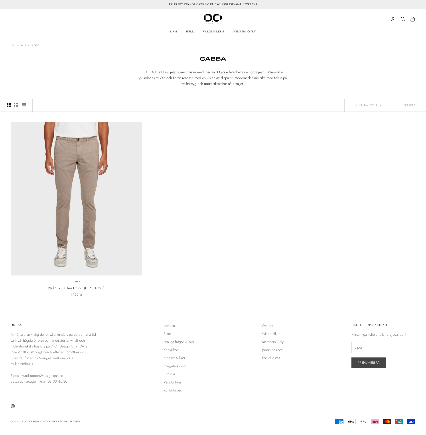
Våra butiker (172, 382)
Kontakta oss (172, 390)
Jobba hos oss (272, 349)
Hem (13, 44)
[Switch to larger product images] (9, 105)
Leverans (170, 325)
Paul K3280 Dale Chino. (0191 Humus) (76, 288)
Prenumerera (369, 362)
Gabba (35, 44)
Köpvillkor (171, 349)
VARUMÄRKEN (213, 31)
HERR (190, 31)
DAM (173, 31)
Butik (24, 44)
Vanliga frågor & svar (179, 341)
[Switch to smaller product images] (16, 105)
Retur (167, 333)
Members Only (273, 341)
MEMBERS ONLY (244, 31)
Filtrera (409, 105)
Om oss (169, 374)
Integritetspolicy (175, 366)
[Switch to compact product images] (24, 105)
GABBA (76, 281)
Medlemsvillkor (174, 357)
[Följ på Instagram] (13, 406)
